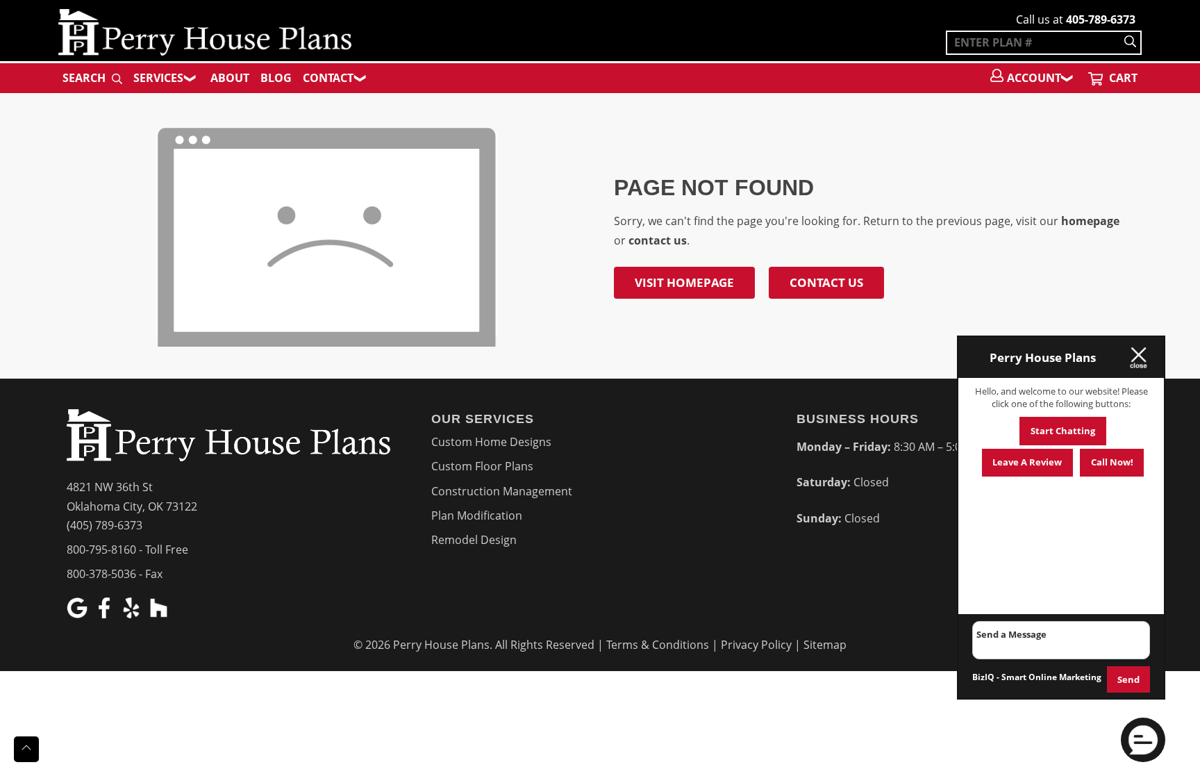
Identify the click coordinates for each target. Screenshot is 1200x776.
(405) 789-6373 (104, 525)
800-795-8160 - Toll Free (127, 549)
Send (1128, 679)
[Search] (1130, 42)
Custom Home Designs (491, 441)
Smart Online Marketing (1051, 677)
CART (1122, 77)
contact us (657, 240)
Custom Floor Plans (482, 466)
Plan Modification (476, 515)
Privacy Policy (756, 644)
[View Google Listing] (79, 614)
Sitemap (825, 644)
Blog (276, 77)
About (229, 77)
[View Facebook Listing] (106, 614)
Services (158, 77)
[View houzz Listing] (160, 614)
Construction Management (501, 491)
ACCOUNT (1034, 77)
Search (85, 77)
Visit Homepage (684, 282)
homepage (1090, 221)
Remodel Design (474, 539)
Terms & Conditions (657, 644)
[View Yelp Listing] (133, 614)
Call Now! (1112, 462)
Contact (328, 77)
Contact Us (826, 282)
